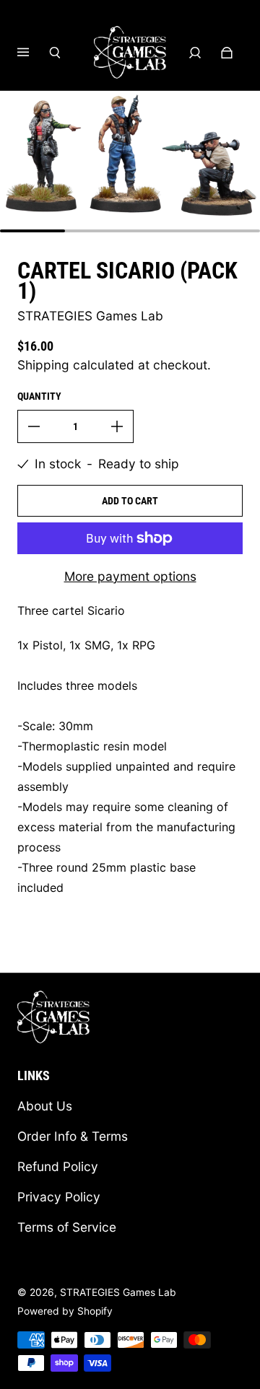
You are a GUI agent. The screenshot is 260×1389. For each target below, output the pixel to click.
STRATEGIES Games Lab (118, 1292)
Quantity (39, 396)
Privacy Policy (58, 1196)
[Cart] (227, 53)
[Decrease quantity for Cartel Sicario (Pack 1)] (34, 426)
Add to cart (130, 501)
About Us (44, 1105)
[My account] (195, 53)
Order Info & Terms (72, 1136)
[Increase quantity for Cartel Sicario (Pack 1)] (117, 426)
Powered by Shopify (65, 1311)
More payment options (130, 576)
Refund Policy (57, 1166)
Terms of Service (66, 1227)
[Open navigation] (33, 53)
